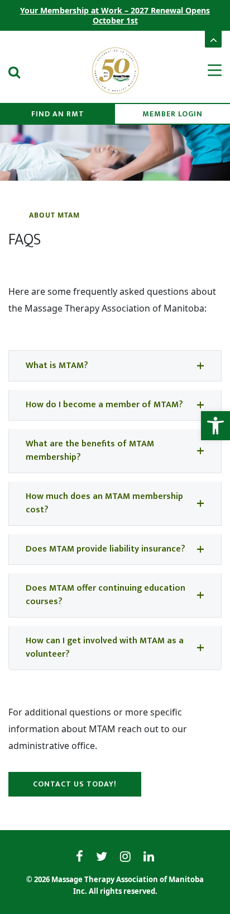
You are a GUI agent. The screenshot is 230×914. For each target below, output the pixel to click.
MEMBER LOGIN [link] (172, 113)
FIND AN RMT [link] (57, 113)
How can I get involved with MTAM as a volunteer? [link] (105, 647)
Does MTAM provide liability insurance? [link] (105, 549)
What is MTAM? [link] (57, 365)
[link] (215, 425)
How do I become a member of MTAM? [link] (104, 404)
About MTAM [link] (54, 215)
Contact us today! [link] (75, 784)
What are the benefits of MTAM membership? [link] (90, 450)
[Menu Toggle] (208, 70)
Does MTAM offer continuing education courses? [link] (105, 595)
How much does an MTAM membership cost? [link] (104, 503)
